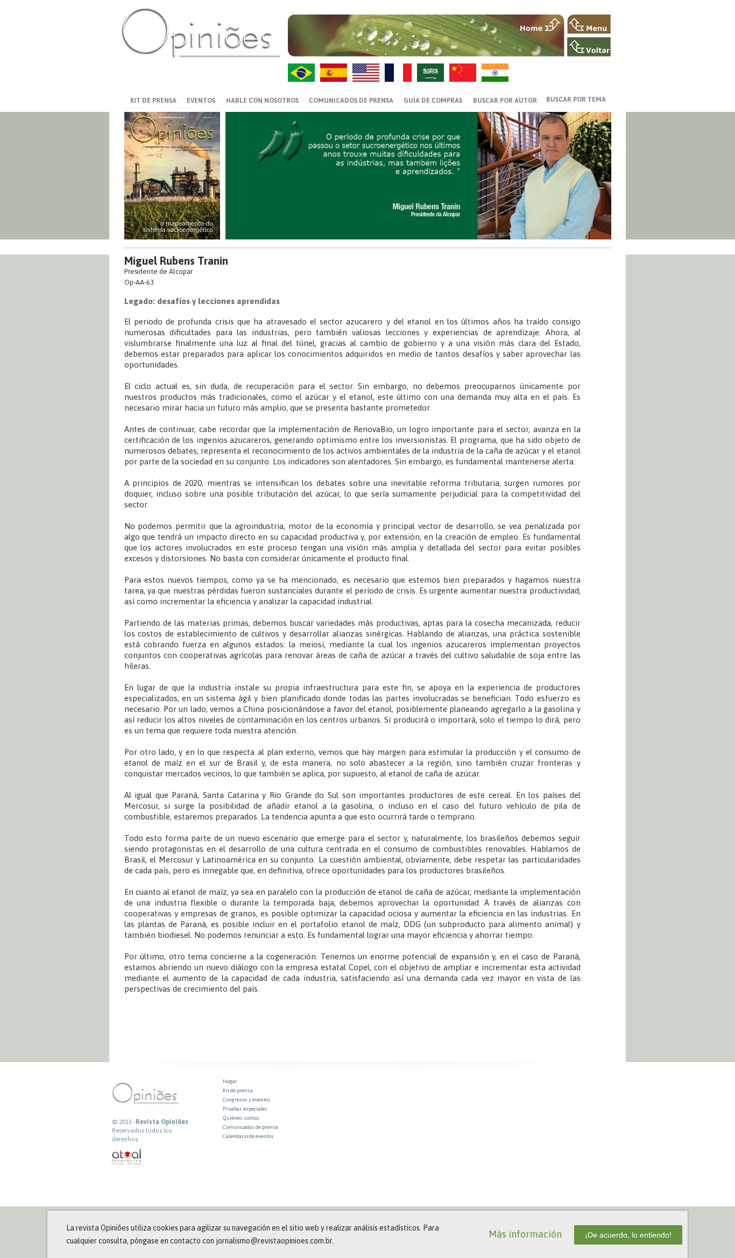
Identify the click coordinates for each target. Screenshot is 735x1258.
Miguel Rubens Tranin (176, 261)
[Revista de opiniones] (200, 32)
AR (430, 72)
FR (398, 72)
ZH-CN (462, 72)
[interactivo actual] (127, 1157)
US (365, 72)
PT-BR (301, 72)
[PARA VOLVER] (589, 46)
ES (333, 72)
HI (495, 72)
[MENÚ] (589, 24)
